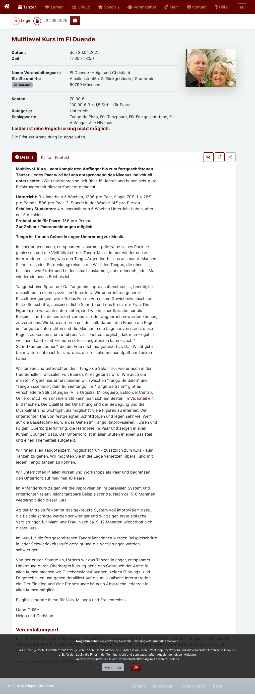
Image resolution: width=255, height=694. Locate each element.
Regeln (219, 686)
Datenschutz (193, 686)
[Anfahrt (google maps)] (208, 157)
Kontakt (62, 157)
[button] (54, 7)
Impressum (163, 686)
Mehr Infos (113, 667)
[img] (75, 20)
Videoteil (139, 398)
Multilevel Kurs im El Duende (53, 39)
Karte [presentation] (46, 157)
